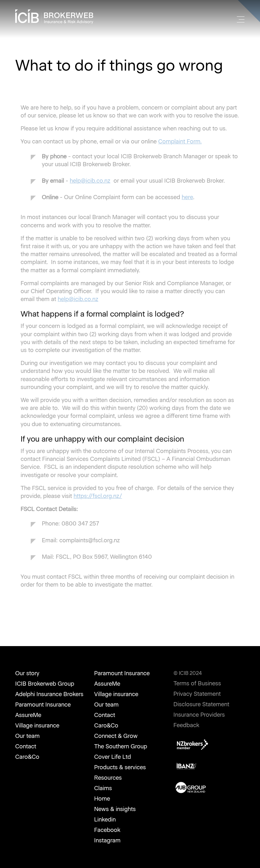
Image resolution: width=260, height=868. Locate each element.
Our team (27, 736)
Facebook (107, 830)
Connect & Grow (116, 736)
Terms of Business (197, 683)
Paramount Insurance (43, 704)
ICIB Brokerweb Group (44, 683)
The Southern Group (120, 746)
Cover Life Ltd (112, 756)
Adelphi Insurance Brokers (49, 694)
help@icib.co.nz (90, 180)
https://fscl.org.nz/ (98, 496)
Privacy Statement (197, 693)
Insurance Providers (199, 714)
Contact (25, 746)
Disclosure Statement (201, 704)
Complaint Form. (180, 141)
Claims (103, 788)
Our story (27, 673)
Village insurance (37, 725)
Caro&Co (27, 756)
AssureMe (28, 715)
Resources (108, 777)
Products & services (120, 767)
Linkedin (105, 819)
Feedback (186, 725)
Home (102, 798)
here (187, 197)
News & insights (115, 809)
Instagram (107, 840)
